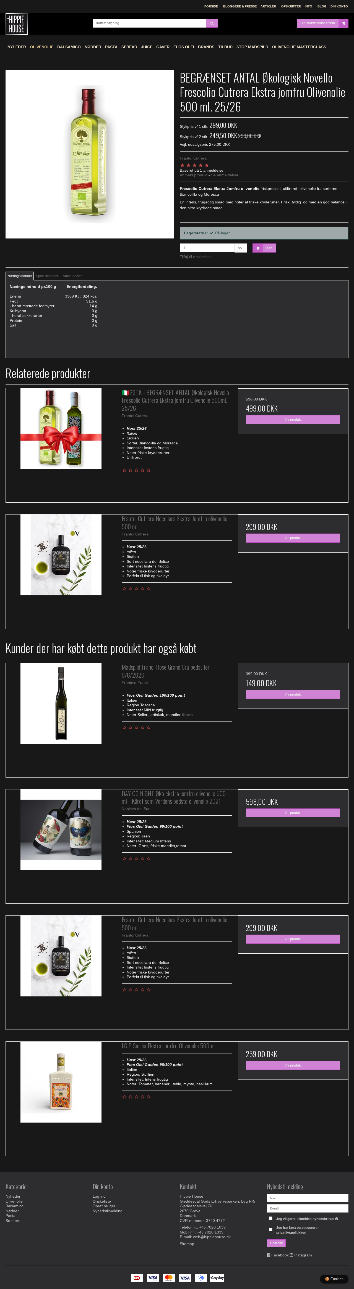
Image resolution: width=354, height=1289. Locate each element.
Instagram (303, 1255)
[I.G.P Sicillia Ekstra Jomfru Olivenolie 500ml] (61, 1097)
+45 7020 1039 (212, 1227)
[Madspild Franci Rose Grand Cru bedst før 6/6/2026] (61, 718)
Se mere (13, 1220)
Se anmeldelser (224, 175)
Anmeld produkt (193, 175)
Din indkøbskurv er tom (317, 23)
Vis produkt (293, 419)
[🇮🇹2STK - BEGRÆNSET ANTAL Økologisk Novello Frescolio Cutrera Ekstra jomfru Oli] (61, 443)
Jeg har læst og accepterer (297, 1230)
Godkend (276, 1243)
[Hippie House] (46, 24)
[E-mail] (307, 1208)
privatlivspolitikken (291, 1233)
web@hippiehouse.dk (212, 1237)
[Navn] (307, 1198)
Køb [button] (269, 248)
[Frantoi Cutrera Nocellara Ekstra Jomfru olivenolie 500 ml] (61, 569)
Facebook (280, 1255)
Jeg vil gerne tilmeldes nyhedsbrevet (307, 1217)
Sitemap (187, 1244)
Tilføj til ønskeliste (195, 256)
